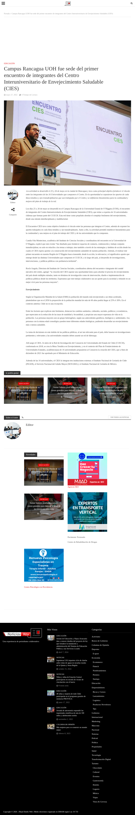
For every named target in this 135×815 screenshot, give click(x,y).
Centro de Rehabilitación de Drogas (82, 542)
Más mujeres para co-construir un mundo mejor (71, 728)
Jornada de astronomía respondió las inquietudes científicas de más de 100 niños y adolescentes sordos (70, 713)
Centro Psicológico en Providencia (38, 587)
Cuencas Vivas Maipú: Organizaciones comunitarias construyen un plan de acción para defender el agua (111, 390)
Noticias (67, 384)
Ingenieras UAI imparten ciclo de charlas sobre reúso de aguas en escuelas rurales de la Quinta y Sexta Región (71, 662)
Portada (7, 14)
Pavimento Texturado (76, 537)
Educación (9, 63)
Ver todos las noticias (119, 417)
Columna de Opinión (65, 724)
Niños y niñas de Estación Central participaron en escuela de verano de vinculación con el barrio (69, 679)
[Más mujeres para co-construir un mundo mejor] (50, 726)
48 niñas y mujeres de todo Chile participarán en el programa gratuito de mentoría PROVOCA (71, 696)
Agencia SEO (73, 487)
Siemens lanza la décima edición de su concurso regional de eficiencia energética (24, 390)
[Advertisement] (67, 38)
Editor (12, 202)
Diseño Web (28, 812)
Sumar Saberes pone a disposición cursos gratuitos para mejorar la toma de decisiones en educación (67, 390)
